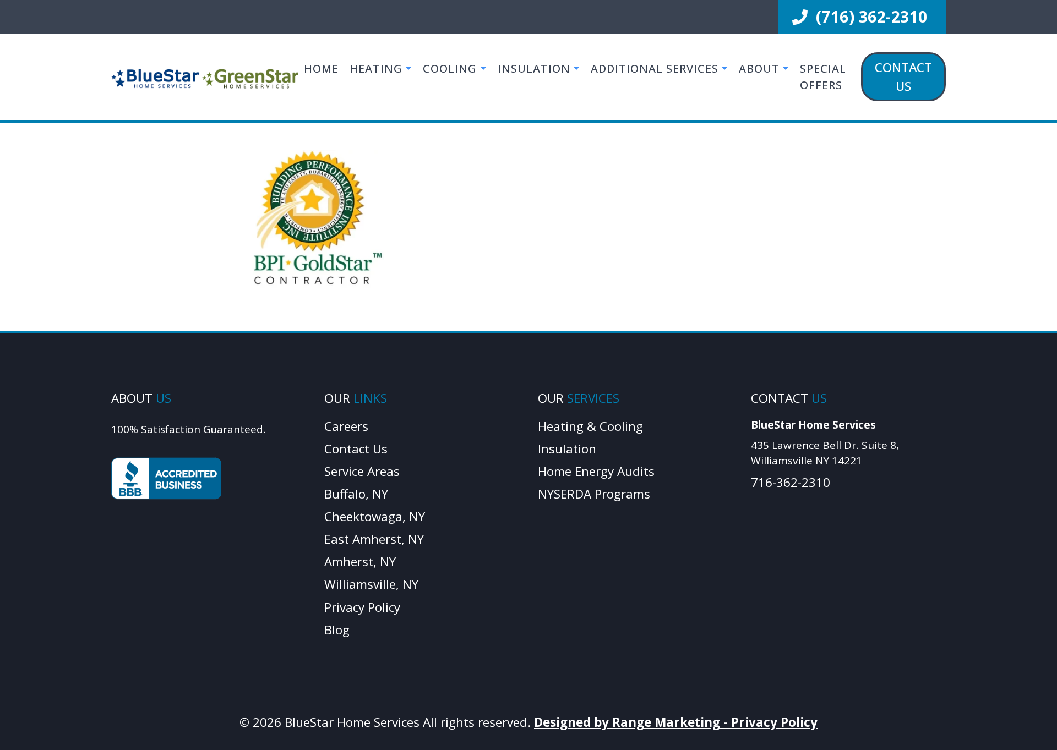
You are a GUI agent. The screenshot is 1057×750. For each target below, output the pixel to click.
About (759, 68)
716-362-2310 (790, 482)
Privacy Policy (362, 607)
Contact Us (903, 77)
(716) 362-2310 (869, 16)
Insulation (534, 68)
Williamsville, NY (371, 584)
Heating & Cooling (590, 426)
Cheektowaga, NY (374, 516)
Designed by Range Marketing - (632, 722)
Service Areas (362, 471)
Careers (346, 426)
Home (321, 68)
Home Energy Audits (596, 471)
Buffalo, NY (356, 493)
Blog (337, 629)
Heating (376, 68)
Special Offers (823, 76)
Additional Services (654, 68)
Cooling (450, 68)
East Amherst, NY (374, 539)
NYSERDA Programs (594, 493)
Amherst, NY (360, 561)
